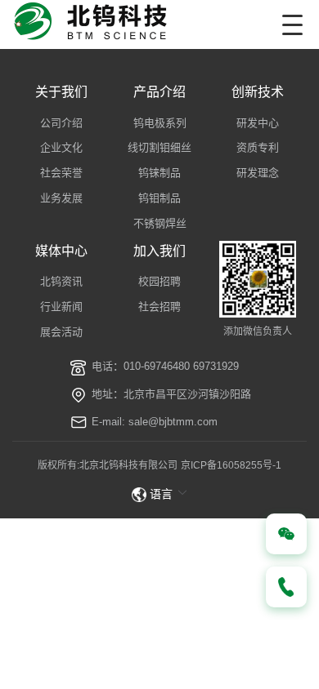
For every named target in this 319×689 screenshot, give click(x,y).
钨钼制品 (159, 198)
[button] (160, 494)
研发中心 (257, 123)
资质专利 (257, 147)
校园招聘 (159, 281)
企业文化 (61, 147)
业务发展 (61, 198)
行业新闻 (61, 306)
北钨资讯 (61, 281)
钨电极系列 (159, 123)
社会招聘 (159, 306)
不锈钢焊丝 (159, 223)
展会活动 (61, 332)
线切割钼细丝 (159, 147)
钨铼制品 (159, 173)
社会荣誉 (61, 173)
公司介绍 (61, 123)
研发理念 (257, 173)
